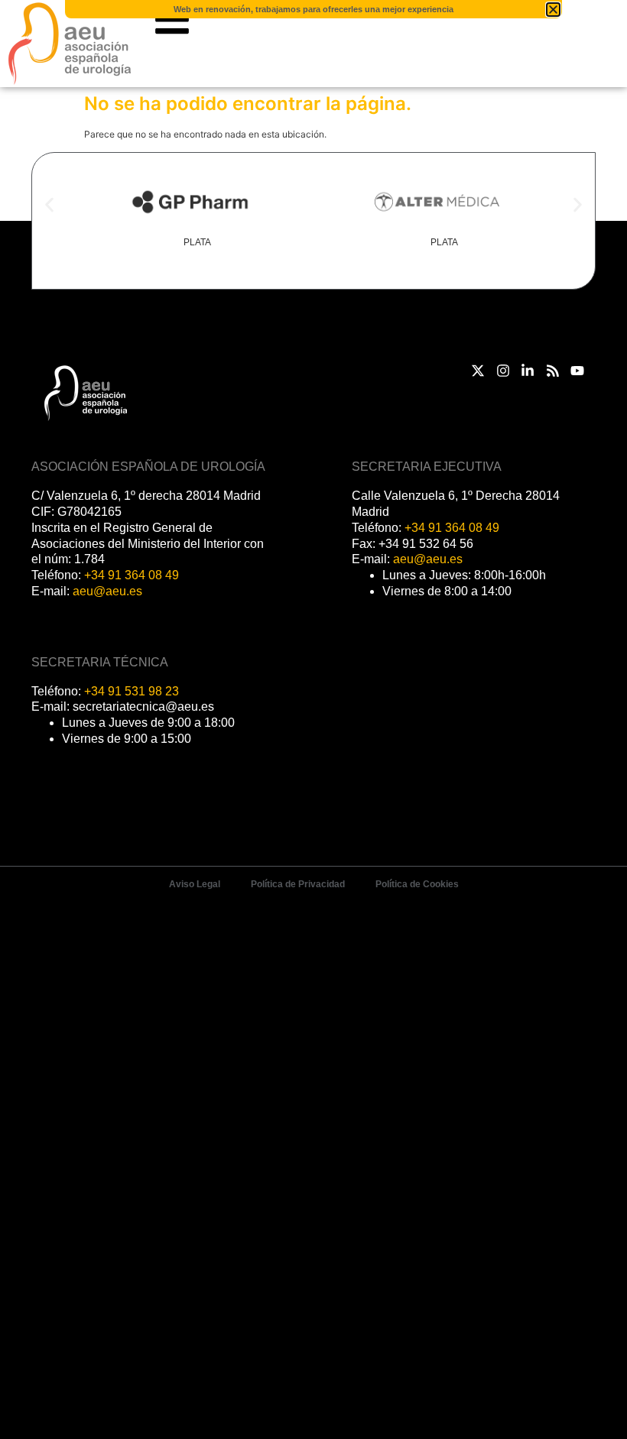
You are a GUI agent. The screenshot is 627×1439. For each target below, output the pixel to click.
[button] (49, 205)
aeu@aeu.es (107, 591)
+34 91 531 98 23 (131, 691)
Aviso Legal (194, 884)
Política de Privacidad (298, 884)
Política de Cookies (417, 884)
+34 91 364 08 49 (131, 575)
